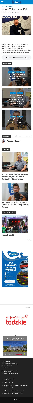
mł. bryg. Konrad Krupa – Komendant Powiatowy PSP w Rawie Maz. (16, 121)
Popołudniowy (20, 72)
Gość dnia (5, 6)
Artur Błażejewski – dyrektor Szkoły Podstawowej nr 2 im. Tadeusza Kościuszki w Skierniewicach (16, 99)
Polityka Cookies (8, 382)
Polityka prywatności (9, 379)
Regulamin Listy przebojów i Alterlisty (14, 390)
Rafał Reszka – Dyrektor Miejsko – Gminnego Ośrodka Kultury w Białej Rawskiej (16, 78)
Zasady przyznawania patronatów (13, 393)
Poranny (10, 6)
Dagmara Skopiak (18, 12)
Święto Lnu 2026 (8, 235)
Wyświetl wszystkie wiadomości (22, 136)
